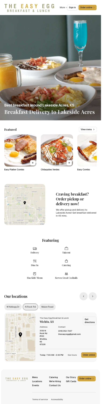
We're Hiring (55, 381)
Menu (35, 377)
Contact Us (55, 385)
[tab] (13, 307)
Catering (53, 377)
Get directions (90, 321)
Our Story (71, 377)
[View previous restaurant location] (84, 296)
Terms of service (40, 399)
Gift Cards (71, 381)
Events (35, 385)
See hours (72, 355)
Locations (37, 381)
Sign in (72, 7)
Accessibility (57, 399)
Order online (89, 355)
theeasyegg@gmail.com (69, 334)
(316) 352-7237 (65, 331)
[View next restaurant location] (93, 296)
